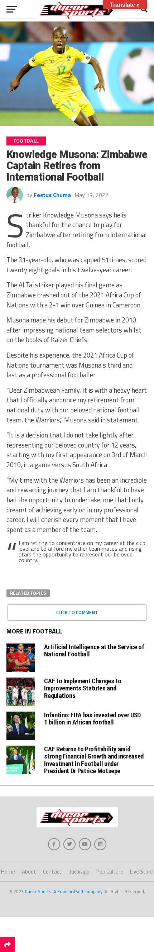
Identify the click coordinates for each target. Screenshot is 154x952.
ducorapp (79, 871)
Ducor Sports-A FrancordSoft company (63, 891)
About (29, 871)
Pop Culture (109, 871)
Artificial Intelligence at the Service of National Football (94, 650)
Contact (52, 871)
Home (8, 871)
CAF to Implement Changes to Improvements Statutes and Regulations (82, 688)
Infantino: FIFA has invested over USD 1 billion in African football (92, 718)
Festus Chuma (52, 195)
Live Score (141, 871)
